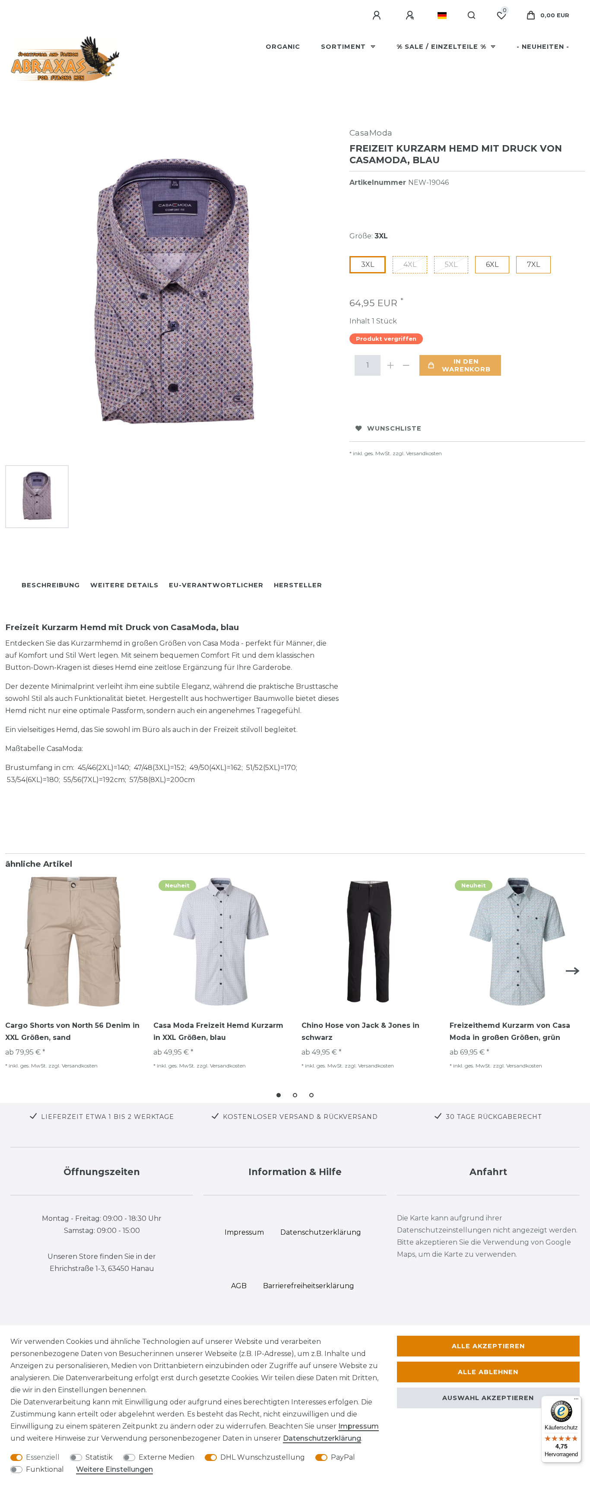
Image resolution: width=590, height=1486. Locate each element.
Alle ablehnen (488, 1372)
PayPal (343, 1457)
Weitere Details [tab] (124, 585)
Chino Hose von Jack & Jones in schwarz (360, 1031)
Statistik (99, 1457)
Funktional (45, 1469)
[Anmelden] (378, 15)
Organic (283, 47)
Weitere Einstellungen (114, 1469)
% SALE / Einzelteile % (442, 47)
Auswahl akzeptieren (488, 1398)
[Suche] (472, 15)
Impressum (358, 1426)
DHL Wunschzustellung (262, 1457)
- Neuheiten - (543, 47)
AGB (239, 1286)
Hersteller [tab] (298, 585)
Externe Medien (166, 1457)
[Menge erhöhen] (391, 365)
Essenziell (43, 1457)
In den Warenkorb (466, 365)
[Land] (442, 15)
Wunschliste (394, 428)
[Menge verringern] (406, 365)
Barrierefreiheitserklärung (308, 1286)
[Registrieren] (411, 15)
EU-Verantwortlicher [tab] (216, 585)
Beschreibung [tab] (51, 585)
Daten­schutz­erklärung (322, 1438)
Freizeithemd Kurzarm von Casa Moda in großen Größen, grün (510, 1031)
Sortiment (344, 47)
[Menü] (576, 1401)
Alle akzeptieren (488, 1346)
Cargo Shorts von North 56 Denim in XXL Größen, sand (72, 1031)
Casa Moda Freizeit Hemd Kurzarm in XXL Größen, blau (218, 1031)
